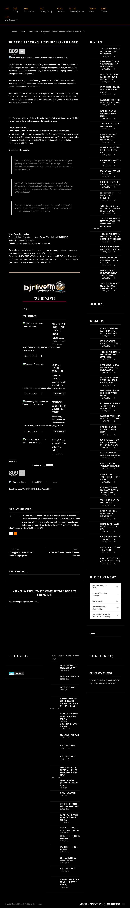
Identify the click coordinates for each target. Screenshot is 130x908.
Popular (61, 656)
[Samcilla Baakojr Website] (11, 533)
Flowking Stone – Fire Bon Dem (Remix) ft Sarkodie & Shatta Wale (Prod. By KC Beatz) (69, 702)
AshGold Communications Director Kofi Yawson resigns (110, 89)
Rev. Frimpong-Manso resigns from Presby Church (108, 113)
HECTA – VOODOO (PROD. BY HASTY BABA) (70, 837)
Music (29, 10)
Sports (60, 10)
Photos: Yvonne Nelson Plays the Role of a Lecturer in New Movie (109, 331)
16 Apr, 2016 (106, 56)
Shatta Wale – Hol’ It (68, 756)
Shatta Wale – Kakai (67, 687)
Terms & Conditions (112, 904)
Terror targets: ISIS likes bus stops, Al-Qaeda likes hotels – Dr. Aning (110, 208)
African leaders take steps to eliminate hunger (110, 161)
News (16, 10)
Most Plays (54, 657)
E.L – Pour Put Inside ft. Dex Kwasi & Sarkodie (69, 666)
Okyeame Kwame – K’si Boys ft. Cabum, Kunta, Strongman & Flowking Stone (69, 771)
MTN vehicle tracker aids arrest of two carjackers (110, 248)
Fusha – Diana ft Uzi (67, 793)
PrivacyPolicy (95, 904)
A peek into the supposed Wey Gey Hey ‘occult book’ (110, 183)
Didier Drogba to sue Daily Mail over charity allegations (110, 195)
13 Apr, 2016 (106, 241)
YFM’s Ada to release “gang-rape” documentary (110, 464)
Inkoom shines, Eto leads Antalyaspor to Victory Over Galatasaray (109, 64)
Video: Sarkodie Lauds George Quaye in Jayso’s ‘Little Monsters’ (109, 490)
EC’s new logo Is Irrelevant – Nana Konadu (110, 172)
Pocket (36, 465)
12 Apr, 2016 (106, 252)
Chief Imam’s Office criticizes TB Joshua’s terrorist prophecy (108, 273)
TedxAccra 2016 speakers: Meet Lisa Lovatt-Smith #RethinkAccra (110, 51)
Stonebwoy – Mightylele (69, 676)
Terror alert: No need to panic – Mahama (109, 124)
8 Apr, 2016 (36, 482)
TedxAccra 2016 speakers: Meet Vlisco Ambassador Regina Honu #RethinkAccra (110, 236)
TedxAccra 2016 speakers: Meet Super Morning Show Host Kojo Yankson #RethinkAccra (110, 222)
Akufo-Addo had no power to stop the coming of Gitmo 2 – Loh (110, 406)
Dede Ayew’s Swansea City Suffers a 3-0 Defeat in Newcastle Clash (109, 77)
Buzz (46, 10)
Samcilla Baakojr (20, 482)
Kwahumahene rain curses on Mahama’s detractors (110, 101)
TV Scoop (92, 10)
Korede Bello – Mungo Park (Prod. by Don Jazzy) (69, 805)
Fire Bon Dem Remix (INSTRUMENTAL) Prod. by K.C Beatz (69, 783)
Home (7, 9)
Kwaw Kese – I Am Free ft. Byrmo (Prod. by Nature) (69, 828)
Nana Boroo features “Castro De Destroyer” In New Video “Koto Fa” (109, 477)
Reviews (104, 10)
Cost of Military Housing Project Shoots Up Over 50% (109, 150)
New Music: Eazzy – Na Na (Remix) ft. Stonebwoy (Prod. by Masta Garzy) (109, 442)
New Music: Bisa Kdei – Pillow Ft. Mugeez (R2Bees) (110, 342)
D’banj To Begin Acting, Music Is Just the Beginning (110, 453)
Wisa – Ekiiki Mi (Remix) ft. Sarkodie (69, 725)
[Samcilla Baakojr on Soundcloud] (15, 533)
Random (76, 656)
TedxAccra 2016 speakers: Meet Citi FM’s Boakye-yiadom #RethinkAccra (110, 286)
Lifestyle (76, 10)
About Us (83, 904)
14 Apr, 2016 (106, 129)
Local (55, 482)
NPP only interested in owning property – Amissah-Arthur (108, 137)
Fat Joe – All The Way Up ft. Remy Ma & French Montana (69, 716)
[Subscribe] (119, 691)
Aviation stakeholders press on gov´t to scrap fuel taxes (109, 260)
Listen (11, 18)
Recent (68, 656)
